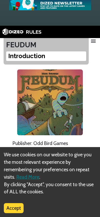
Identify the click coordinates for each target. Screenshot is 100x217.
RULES (34, 32)
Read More (27, 177)
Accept (13, 208)
